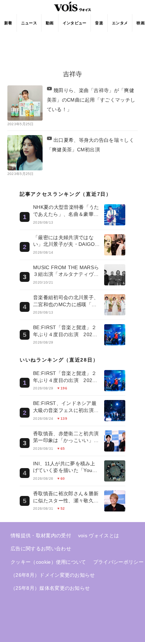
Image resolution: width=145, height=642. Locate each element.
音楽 (99, 23)
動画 (50, 23)
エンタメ (120, 23)
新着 (8, 23)
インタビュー (75, 23)
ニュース (29, 23)
